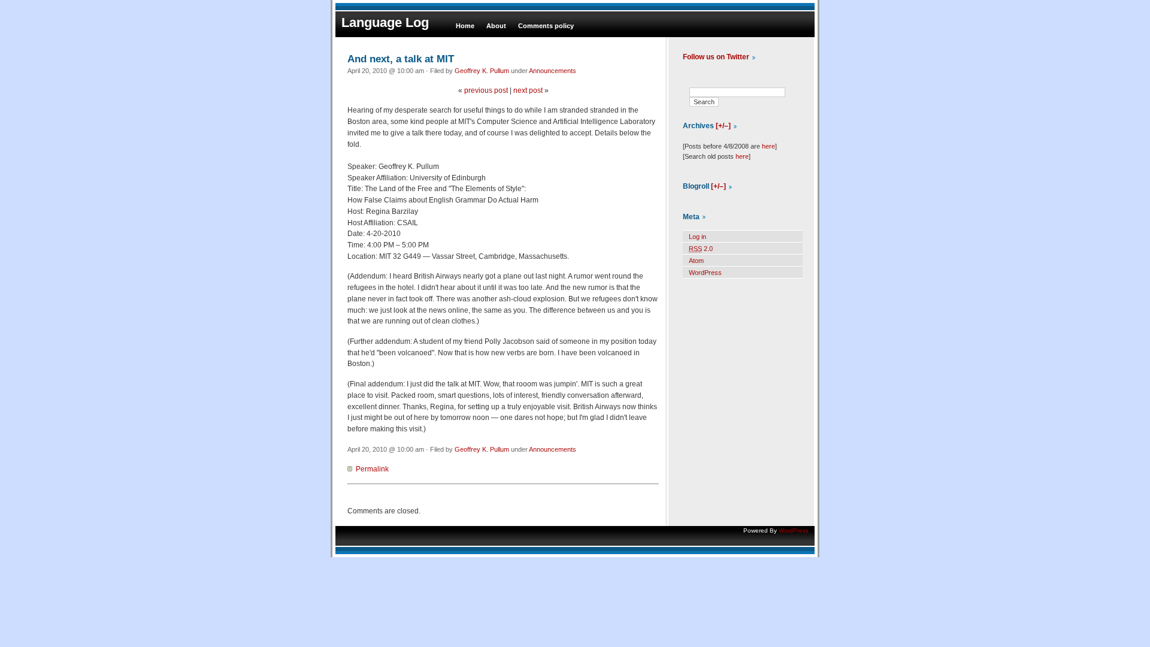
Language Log (385, 22)
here (768, 146)
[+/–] (723, 126)
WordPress (705, 272)
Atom (696, 260)
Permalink (372, 469)
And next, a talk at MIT (400, 59)
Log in (697, 236)
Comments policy (546, 25)
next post (528, 90)
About (496, 25)
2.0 (701, 248)
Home (465, 25)
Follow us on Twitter (716, 57)
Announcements (552, 70)
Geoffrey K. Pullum (482, 70)
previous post (486, 90)
